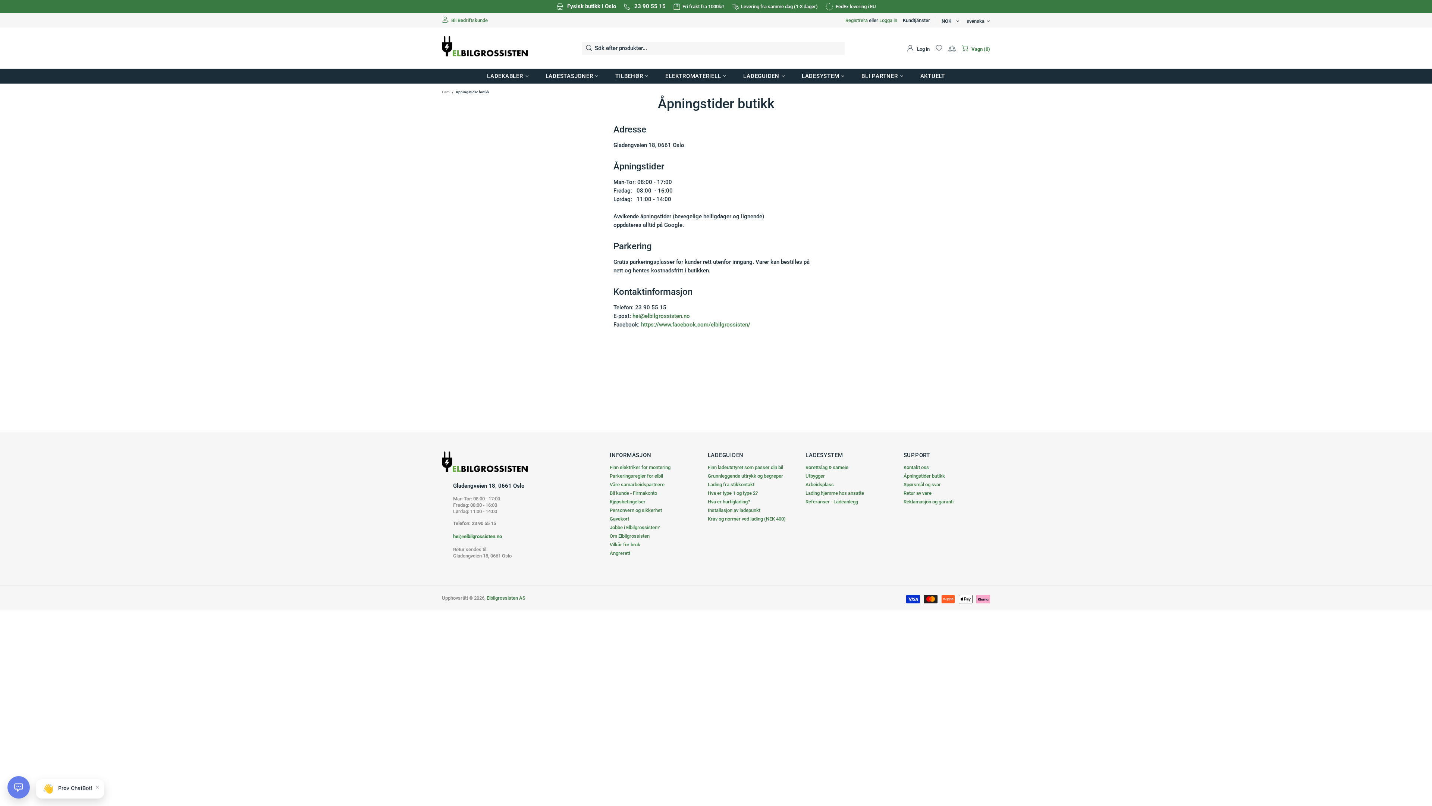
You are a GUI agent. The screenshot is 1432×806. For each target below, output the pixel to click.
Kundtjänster (916, 20)
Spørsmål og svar (922, 484)
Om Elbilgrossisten (630, 536)
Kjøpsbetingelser (628, 501)
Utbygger (815, 476)
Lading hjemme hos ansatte (835, 493)
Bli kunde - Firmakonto (633, 493)
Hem (446, 92)
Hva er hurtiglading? (729, 501)
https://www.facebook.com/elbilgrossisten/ (695, 324)
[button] (18, 787)
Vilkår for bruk (625, 544)
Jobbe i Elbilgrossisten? (635, 527)
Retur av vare (918, 493)
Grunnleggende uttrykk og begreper (745, 476)
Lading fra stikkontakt (731, 484)
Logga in (888, 20)
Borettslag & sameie (827, 467)
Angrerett (620, 553)
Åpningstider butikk (924, 476)
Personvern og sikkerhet (636, 510)
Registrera (856, 20)
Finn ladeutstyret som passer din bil (745, 467)
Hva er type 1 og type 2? (733, 493)
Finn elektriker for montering (640, 467)
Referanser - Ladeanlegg (832, 501)
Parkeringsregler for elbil (636, 476)
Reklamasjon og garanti (929, 501)
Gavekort (619, 519)
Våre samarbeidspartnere (637, 484)
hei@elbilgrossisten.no (661, 316)
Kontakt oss (916, 467)
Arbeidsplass (820, 484)
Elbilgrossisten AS (485, 48)
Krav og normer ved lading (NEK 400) (747, 519)
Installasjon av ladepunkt (734, 510)
